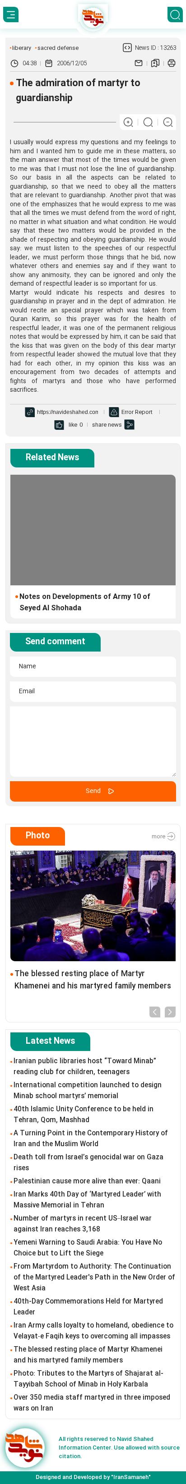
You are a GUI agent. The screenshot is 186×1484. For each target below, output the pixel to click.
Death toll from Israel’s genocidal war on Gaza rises (88, 1163)
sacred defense (58, 48)
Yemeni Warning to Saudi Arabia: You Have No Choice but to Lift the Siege (88, 1248)
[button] (154, 1011)
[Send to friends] (138, 63)
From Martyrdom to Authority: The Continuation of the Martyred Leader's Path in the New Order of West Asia (94, 1277)
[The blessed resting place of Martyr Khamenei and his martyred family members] (93, 906)
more (159, 836)
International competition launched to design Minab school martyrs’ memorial (88, 1091)
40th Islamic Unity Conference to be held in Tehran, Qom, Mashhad (83, 1115)
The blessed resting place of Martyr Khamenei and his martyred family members (92, 980)
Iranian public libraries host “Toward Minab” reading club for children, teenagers (85, 1067)
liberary (21, 48)
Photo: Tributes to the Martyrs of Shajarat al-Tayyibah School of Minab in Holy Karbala (88, 1379)
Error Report (137, 412)
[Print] (171, 63)
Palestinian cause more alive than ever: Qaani (87, 1181)
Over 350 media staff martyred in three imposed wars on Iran (92, 1403)
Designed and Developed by (93, 1477)
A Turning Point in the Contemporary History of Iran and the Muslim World (91, 1139)
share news (107, 424)
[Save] (155, 63)
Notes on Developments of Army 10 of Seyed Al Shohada (84, 602)
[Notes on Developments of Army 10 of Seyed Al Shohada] (93, 530)
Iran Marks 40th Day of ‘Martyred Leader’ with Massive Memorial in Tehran (87, 1200)
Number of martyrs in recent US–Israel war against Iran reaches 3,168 (83, 1224)
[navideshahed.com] (25, 1448)
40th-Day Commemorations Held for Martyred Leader (88, 1307)
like (73, 424)
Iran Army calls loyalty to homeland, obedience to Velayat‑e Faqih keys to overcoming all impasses (93, 1331)
